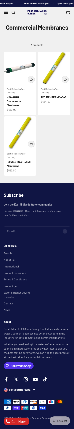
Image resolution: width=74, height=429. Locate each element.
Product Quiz (11, 286)
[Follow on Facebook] (6, 379)
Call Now (18, 421)
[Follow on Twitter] (16, 379)
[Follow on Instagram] (25, 379)
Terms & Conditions (15, 279)
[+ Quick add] (31, 79)
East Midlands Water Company (16, 91)
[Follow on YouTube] (35, 379)
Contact (8, 303)
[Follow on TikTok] (45, 379)
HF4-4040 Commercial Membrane (14, 101)
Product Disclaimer (15, 273)
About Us (9, 259)
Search (8, 253)
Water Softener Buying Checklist (17, 294)
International (11, 266)
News (7, 309)
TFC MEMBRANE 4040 (53, 97)
